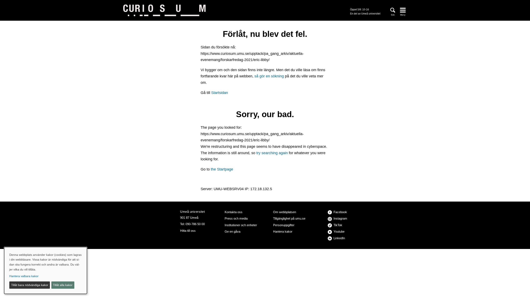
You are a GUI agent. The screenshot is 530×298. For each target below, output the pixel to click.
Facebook (340, 212)
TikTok (338, 225)
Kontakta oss (233, 212)
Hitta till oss (188, 230)
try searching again (272, 153)
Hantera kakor (282, 231)
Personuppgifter (283, 225)
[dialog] (45, 270)
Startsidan (219, 93)
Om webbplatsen (284, 212)
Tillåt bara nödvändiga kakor (29, 285)
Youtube (339, 231)
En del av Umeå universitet (365, 13)
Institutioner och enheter (241, 225)
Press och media (236, 218)
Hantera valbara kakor (24, 276)
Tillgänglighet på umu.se (289, 218)
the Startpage (222, 169)
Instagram (340, 218)
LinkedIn (339, 238)
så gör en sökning (269, 76)
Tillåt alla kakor (62, 285)
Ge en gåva (232, 231)
